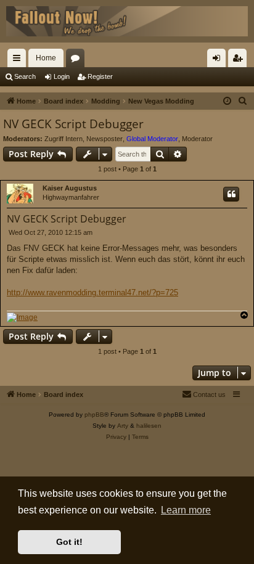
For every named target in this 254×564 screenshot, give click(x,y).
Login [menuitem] (219, 60)
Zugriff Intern (63, 138)
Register (100, 76)
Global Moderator (152, 138)
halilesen (149, 425)
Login (62, 76)
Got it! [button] (69, 542)
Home (46, 58)
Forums (77, 60)
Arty (122, 425)
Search (25, 76)
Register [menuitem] (240, 60)
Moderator (197, 138)
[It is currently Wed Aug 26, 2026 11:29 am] (227, 101)
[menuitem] (242, 101)
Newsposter (104, 138)
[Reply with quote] (231, 194)
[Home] (127, 21)
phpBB (94, 414)
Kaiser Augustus (70, 188)
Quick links (19, 60)
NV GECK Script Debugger (73, 124)
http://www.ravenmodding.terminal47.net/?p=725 (92, 292)
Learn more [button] (186, 510)
